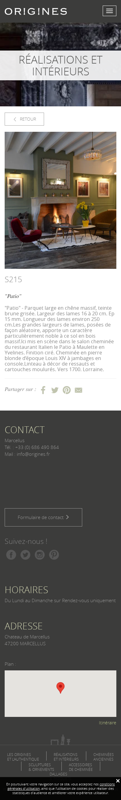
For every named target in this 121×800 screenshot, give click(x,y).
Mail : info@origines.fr (27, 454)
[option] (60, 200)
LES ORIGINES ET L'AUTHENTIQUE (23, 757)
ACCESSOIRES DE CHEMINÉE (81, 767)
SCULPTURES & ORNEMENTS (41, 767)
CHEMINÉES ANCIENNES (103, 757)
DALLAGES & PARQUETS (60, 776)
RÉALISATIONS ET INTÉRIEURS (66, 757)
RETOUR (27, 119)
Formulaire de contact (41, 517)
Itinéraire (107, 722)
